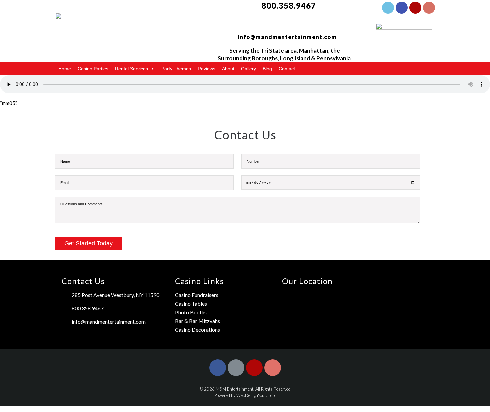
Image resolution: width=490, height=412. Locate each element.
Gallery (248, 68)
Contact (287, 68)
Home (64, 68)
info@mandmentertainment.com (287, 36)
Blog (267, 68)
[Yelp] (415, 8)
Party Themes (176, 68)
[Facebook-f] (388, 8)
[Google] (402, 8)
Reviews (206, 68)
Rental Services (131, 68)
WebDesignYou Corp (255, 395)
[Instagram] (429, 8)
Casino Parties (93, 68)
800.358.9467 (288, 5)
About (228, 68)
